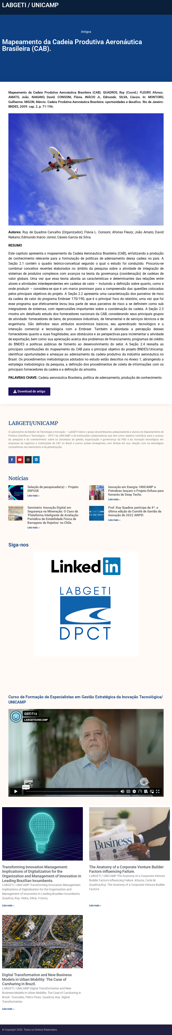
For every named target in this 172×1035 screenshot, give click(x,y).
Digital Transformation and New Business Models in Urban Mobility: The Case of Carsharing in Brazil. (37, 979)
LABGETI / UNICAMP (30, 5)
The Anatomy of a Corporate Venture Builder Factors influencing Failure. (126, 869)
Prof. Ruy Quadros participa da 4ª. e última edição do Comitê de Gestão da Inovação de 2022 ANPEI (134, 511)
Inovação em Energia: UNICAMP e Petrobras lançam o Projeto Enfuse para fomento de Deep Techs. (136, 490)
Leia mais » (33, 495)
